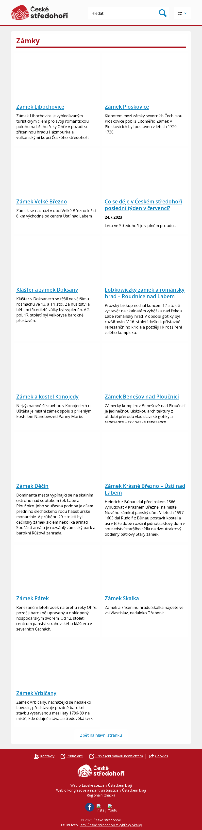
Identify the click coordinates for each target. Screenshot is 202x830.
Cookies (161, 756)
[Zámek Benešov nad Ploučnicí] (145, 367)
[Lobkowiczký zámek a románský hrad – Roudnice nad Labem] (145, 260)
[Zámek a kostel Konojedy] (56, 367)
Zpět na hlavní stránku (101, 735)
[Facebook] (89, 807)
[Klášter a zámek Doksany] (56, 260)
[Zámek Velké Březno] (56, 171)
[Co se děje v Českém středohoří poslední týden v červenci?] (145, 171)
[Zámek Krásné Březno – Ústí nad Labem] (145, 456)
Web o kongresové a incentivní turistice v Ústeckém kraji (101, 790)
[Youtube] (112, 808)
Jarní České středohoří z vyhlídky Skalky (111, 825)
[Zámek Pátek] (56, 568)
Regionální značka (101, 795)
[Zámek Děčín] (56, 456)
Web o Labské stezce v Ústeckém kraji (101, 785)
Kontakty (47, 756)
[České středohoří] (39, 12)
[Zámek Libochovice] (56, 77)
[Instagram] (101, 808)
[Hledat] (163, 13)
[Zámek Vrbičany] (56, 663)
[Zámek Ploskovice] (145, 77)
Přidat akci (75, 756)
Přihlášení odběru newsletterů (119, 756)
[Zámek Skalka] (145, 568)
